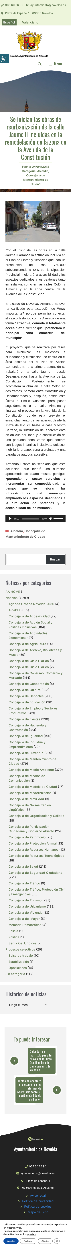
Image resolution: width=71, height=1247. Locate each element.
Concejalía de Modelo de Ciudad (33, 787)
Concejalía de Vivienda (26, 912)
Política (14, 937)
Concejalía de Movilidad (26, 799)
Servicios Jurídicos (23, 943)
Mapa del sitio (38, 1212)
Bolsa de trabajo (21, 955)
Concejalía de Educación (27, 702)
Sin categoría (15, 974)
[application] (35, 518)
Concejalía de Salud (23, 866)
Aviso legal (38, 1195)
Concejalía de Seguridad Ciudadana (35, 872)
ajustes (31, 1234)
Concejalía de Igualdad (26, 736)
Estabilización (19, 962)
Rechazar (28, 1241)
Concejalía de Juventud (26, 753)
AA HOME (12, 592)
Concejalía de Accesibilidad (29, 616)
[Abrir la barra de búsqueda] (39, 63)
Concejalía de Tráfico (24, 883)
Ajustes (45, 1241)
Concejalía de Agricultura (27, 644)
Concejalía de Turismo (25, 900)
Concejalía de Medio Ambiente (31, 770)
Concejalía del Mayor (24, 919)
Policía (13, 931)
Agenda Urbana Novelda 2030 (31, 604)
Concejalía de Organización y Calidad (36, 816)
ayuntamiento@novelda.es (48, 5)
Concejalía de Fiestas (24, 719)
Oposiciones (18, 968)
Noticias (11, 598)
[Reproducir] (10, 518)
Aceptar (11, 1241)
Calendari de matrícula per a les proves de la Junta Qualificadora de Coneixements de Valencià (41, 1060)
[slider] (59, 518)
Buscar (55, 559)
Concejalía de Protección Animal (33, 843)
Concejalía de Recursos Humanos (33, 849)
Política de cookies (38, 1206)
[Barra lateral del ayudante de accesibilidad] (4, 58)
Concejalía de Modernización (30, 793)
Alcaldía (42, 171)
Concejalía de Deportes (26, 696)
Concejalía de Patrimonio (27, 837)
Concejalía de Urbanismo (27, 906)
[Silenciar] (50, 518)
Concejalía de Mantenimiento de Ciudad (35, 180)
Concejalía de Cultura (25, 690)
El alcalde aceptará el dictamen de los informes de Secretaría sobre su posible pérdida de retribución (29, 1090)
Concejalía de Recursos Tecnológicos (36, 856)
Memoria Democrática (25, 925)
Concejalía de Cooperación (29, 684)
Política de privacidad (38, 1201)
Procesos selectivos (20, 949)
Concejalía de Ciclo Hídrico (29, 661)
